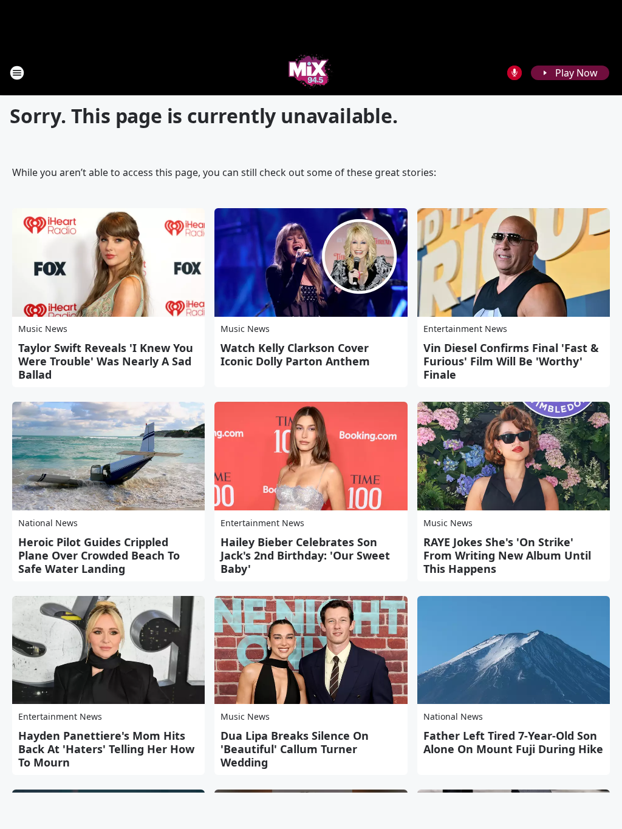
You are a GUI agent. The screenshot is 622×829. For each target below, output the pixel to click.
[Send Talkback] (514, 73)
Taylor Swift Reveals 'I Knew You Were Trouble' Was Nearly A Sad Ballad (105, 361)
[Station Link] (311, 72)
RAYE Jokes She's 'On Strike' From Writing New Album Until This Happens (507, 555)
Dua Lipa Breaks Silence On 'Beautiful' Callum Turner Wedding (294, 749)
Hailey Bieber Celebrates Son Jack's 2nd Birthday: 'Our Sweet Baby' (305, 555)
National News (48, 523)
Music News (42, 328)
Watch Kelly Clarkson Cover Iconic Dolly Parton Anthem (295, 354)
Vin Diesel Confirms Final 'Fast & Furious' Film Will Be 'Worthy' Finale (511, 361)
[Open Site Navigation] (17, 73)
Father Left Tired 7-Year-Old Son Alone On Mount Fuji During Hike (513, 742)
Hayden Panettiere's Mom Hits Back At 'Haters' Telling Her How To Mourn (106, 749)
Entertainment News (465, 328)
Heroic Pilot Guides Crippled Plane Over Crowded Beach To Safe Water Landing (99, 555)
